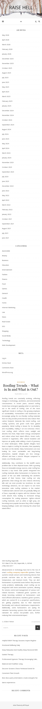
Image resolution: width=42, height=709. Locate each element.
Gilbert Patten (9, 622)
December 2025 (8, 59)
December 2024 (8, 110)
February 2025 (7, 101)
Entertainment (7, 270)
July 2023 (5, 177)
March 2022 (6, 205)
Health (4, 298)
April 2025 (5, 92)
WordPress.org (7, 372)
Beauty (4, 256)
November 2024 (8, 115)
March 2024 (6, 153)
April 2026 (5, 40)
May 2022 (5, 195)
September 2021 (8, 224)
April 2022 (5, 200)
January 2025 (6, 106)
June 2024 (5, 139)
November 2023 (8, 162)
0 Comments (36, 622)
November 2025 (8, 63)
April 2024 (5, 148)
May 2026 (5, 35)
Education (5, 265)
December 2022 (8, 186)
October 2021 (7, 219)
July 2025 (5, 77)
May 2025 (5, 87)
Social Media (6, 336)
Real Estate (6, 322)
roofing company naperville (17, 572)
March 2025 (6, 96)
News (4, 317)
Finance (4, 279)
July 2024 (5, 134)
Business (5, 260)
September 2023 (8, 172)
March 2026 (6, 44)
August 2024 (6, 129)
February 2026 (7, 49)
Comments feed (7, 368)
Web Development (8, 345)
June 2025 (5, 82)
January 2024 (6, 158)
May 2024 (5, 143)
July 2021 (5, 233)
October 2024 (7, 120)
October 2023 (7, 167)
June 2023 (5, 181)
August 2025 (6, 73)
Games (4, 289)
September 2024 (8, 125)
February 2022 (7, 210)
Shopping (5, 331)
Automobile (6, 251)
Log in (4, 358)
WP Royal (26, 705)
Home (4, 303)
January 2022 (6, 214)
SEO (3, 326)
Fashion (4, 274)
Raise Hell (21, 7)
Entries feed (6, 363)
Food (4, 284)
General (5, 293)
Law (3, 312)
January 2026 (6, 54)
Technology (6, 340)
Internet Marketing (8, 307)
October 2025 (7, 68)
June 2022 (5, 191)
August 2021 (6, 228)
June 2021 (5, 238)
